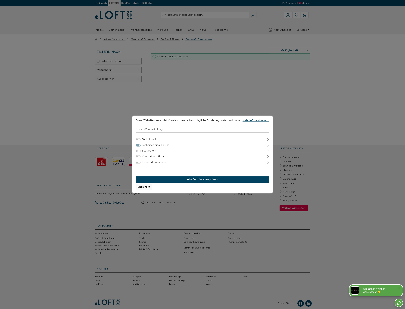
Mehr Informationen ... (256, 120)
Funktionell (149, 139)
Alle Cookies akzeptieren (202, 179)
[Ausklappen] (267, 139)
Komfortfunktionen (154, 156)
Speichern (144, 187)
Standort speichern (154, 162)
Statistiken (149, 151)
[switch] (138, 139)
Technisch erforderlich (155, 145)
